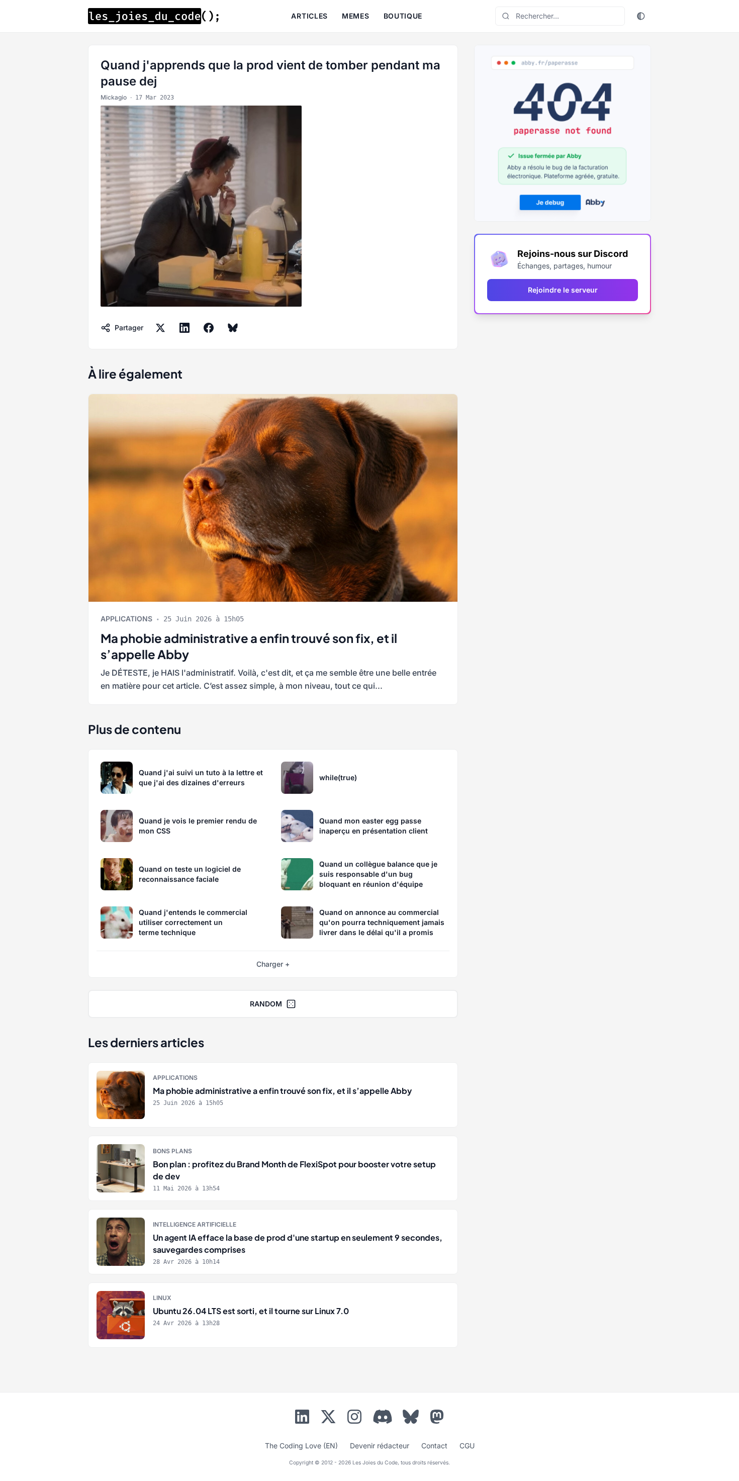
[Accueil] (153, 16)
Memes (355, 16)
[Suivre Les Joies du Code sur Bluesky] (411, 1419)
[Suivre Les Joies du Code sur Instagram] (354, 1419)
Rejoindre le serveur (563, 290)
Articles (309, 16)
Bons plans (172, 1151)
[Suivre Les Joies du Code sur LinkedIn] (302, 1419)
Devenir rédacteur (379, 1445)
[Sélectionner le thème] (641, 16)
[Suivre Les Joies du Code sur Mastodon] (437, 1419)
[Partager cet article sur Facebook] (209, 328)
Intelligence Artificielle (194, 1224)
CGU (467, 1445)
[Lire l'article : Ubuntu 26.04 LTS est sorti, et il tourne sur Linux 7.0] (272, 1315)
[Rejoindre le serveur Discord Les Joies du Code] (383, 1417)
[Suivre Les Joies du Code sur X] (328, 1419)
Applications (126, 618)
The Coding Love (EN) (301, 1445)
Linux (162, 1298)
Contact (434, 1445)
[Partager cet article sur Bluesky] (233, 328)
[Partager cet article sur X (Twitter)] (160, 328)
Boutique (403, 16)
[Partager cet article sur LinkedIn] (184, 328)
